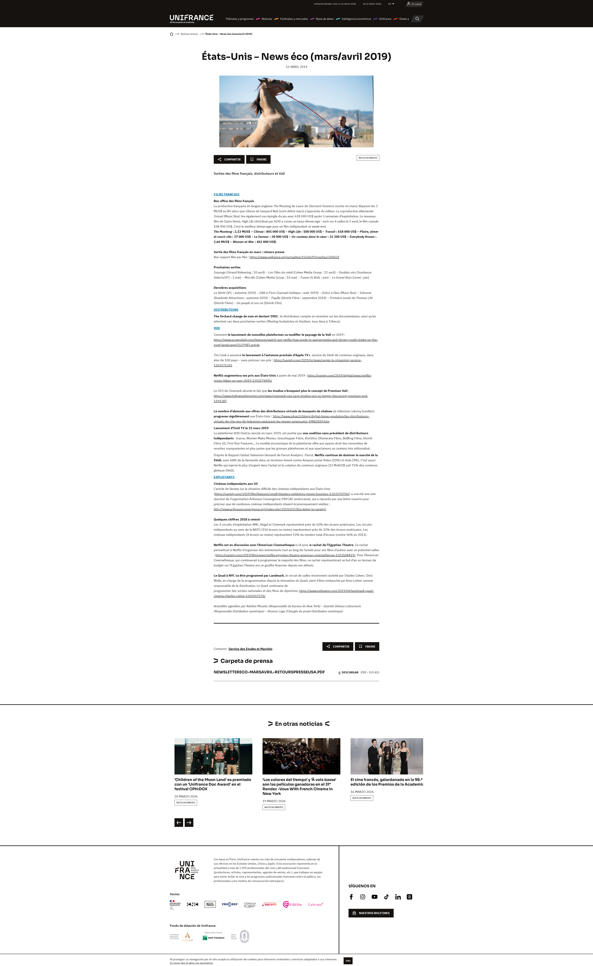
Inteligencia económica (356, 19)
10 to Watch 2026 (372, 3)
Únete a (404, 19)
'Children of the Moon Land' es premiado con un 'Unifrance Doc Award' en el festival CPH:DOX (213, 784)
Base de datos (325, 19)
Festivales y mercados (294, 19)
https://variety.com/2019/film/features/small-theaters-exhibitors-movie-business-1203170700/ (282, 494)
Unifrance (385, 19)
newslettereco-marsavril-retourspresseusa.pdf (269, 672)
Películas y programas (240, 19)
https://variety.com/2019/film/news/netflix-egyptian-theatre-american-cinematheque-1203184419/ (285, 555)
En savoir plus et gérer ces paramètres (191, 962)
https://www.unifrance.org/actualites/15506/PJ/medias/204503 (294, 257)
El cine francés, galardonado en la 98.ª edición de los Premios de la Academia (387, 782)
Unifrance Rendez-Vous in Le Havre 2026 (335, 3)
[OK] (348, 960)
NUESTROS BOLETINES (374, 913)
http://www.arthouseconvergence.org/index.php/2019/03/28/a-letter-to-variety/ (270, 509)
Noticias (267, 19)
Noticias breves (368, 157)
